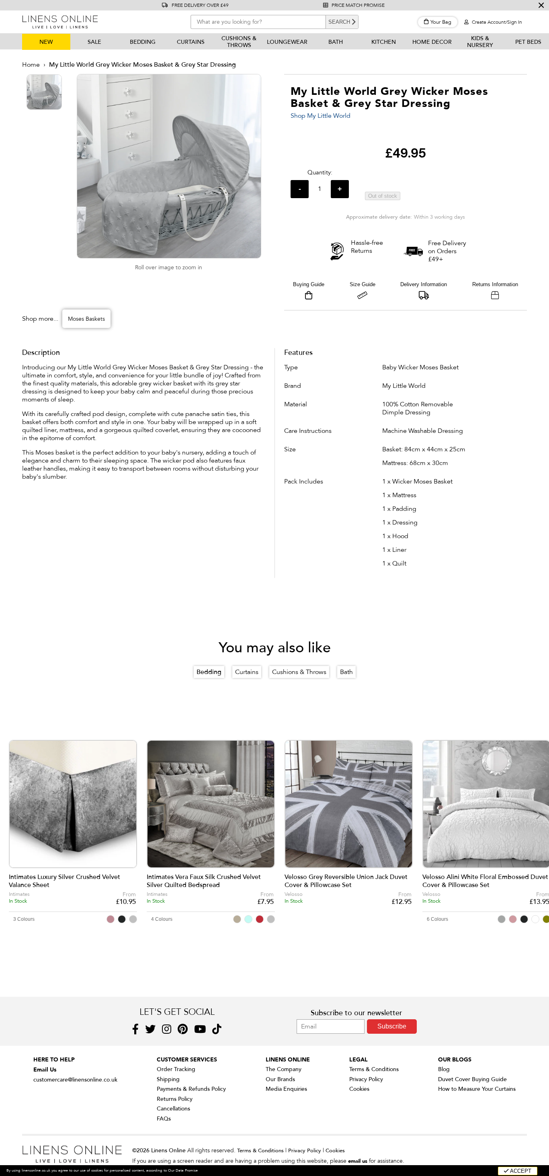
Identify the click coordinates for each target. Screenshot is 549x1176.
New (46, 42)
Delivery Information (423, 284)
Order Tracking (176, 1069)
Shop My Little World (320, 116)
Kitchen (383, 42)
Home (31, 65)
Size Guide (362, 284)
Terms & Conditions (374, 1069)
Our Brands (280, 1079)
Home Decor (432, 42)
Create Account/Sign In (496, 22)
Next (538, 815)
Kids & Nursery (480, 42)
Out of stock (382, 196)
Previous (20, 815)
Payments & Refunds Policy (191, 1089)
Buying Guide (308, 284)
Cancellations (173, 1108)
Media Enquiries (286, 1089)
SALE (94, 42)
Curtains (191, 42)
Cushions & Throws (238, 42)
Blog (444, 1069)
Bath (335, 42)
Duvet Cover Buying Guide (472, 1079)
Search (339, 22)
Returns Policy (175, 1099)
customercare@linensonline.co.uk (75, 1079)
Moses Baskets (86, 319)
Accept (520, 1171)
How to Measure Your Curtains (477, 1089)
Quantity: (319, 172)
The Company (283, 1069)
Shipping (168, 1079)
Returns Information (495, 284)
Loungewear (287, 42)
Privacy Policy (366, 1079)
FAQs (164, 1118)
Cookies (359, 1089)
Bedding (143, 42)
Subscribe (391, 1026)
